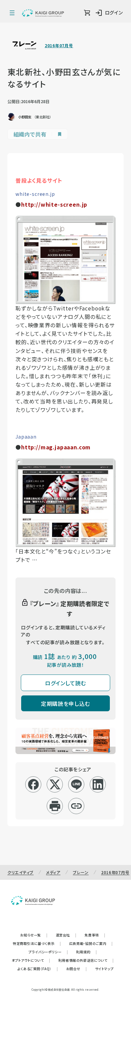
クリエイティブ (20, 872)
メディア (53, 872)
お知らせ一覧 (33, 934)
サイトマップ (104, 968)
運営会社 (66, 934)
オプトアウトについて (31, 960)
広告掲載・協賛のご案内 (91, 943)
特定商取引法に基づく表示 (37, 943)
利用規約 (86, 951)
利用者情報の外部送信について (86, 960)
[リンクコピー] (76, 806)
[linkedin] (97, 784)
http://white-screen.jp (54, 204)
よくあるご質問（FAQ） (37, 968)
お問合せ (76, 968)
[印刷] (54, 806)
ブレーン (81, 872)
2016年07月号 (59, 45)
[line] (76, 784)
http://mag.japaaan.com (56, 447)
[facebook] (33, 784)
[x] (54, 784)
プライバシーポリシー (48, 951)
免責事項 (95, 934)
